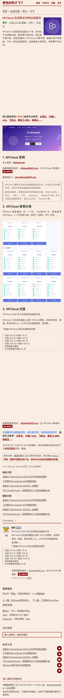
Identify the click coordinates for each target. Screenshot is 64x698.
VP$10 (45, 3)
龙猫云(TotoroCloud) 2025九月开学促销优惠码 (25, 476)
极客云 (35, 120)
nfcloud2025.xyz (29, 168)
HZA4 (9, 171)
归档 (53, 3)
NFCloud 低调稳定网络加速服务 (22, 18)
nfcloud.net (19, 162)
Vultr (5, 615)
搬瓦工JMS (23, 120)
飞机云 (12, 120)
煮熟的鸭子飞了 (13, 3)
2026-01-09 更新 (17, 22)
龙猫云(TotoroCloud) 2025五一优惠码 (20, 486)
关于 (59, 3)
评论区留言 (10, 448)
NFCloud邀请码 (34, 466)
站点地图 (11, 688)
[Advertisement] (32, 80)
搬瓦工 (6, 611)
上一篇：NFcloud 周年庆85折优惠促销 (21, 600)
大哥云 (43, 116)
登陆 (13, 593)
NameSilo (7, 619)
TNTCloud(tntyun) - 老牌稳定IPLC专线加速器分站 (26, 490)
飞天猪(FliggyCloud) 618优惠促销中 (20, 481)
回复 (29, 578)
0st (27, 619)
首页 (38, 3)
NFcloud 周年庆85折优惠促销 (17, 665)
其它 (24, 11)
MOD (18, 528)
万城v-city (30, 435)
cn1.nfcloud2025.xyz (25, 177)
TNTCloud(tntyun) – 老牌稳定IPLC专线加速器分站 (26, 514)
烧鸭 (13, 527)
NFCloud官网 (21, 466)
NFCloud (11, 466)
